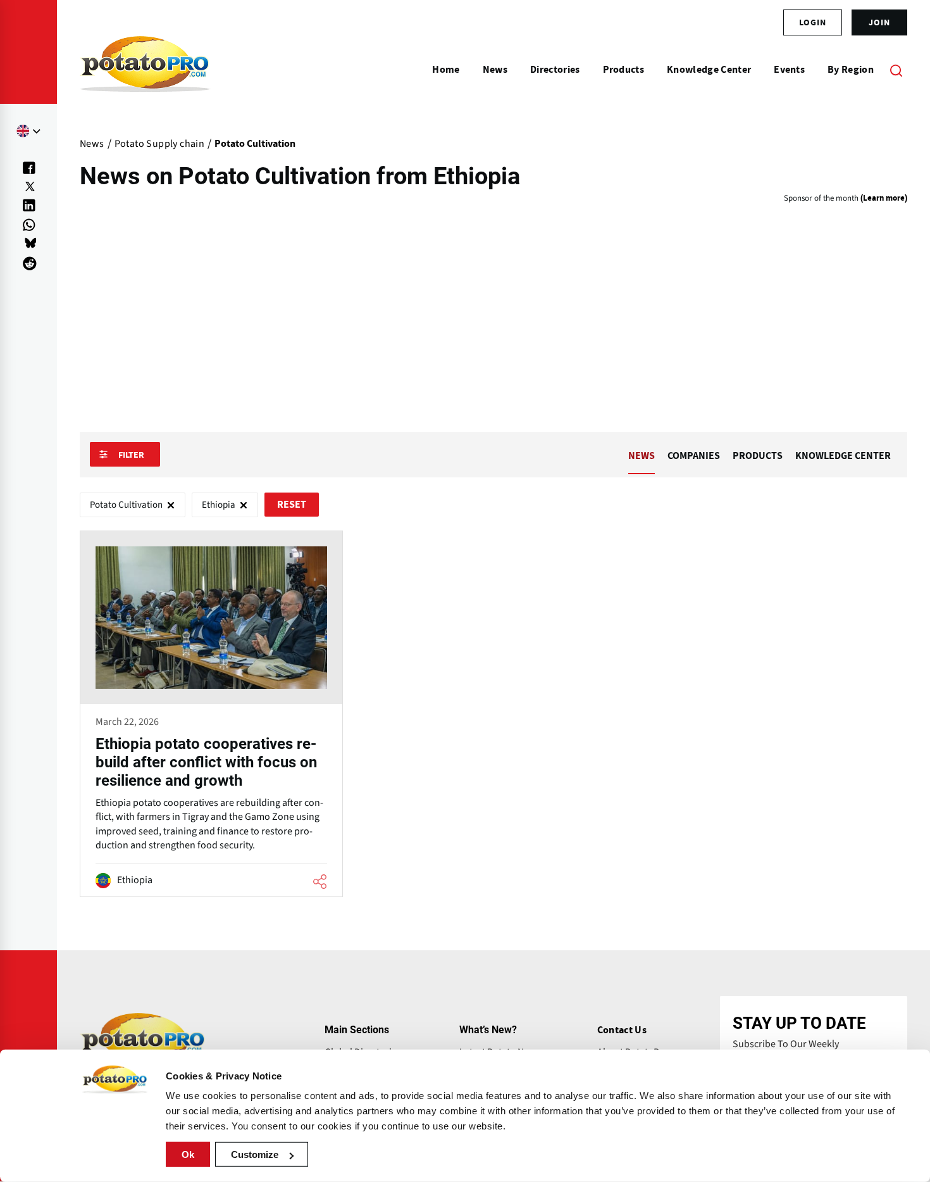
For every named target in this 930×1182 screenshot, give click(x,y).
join (879, 22)
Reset (291, 505)
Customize (254, 1154)
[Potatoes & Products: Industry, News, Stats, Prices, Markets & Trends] (145, 69)
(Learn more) (883, 198)
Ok (188, 1154)
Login (812, 22)
